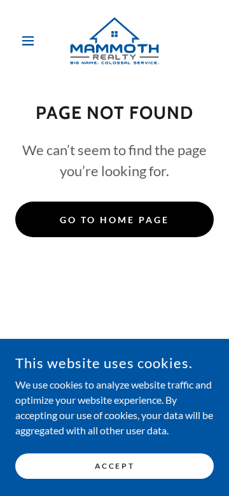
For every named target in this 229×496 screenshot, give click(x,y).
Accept (114, 466)
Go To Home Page (114, 219)
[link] (114, 40)
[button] (30, 40)
